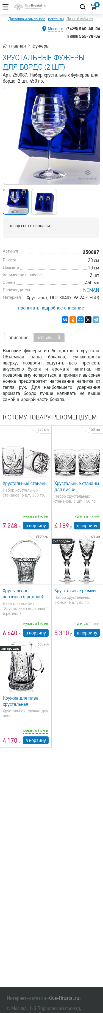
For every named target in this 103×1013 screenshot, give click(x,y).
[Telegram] (96, 319)
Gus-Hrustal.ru (64, 998)
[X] (88, 319)
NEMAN (91, 290)
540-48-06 (82, 28)
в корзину (36, 526)
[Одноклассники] (72, 319)
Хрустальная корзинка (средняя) (23, 593)
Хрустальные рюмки (75, 590)
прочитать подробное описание (51, 308)
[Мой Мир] (80, 319)
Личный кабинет (79, 19)
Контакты (56, 19)
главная (17, 46)
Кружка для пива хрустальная (20, 701)
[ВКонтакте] (65, 319)
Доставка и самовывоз (26, 19)
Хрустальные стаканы (25, 483)
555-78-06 (83, 36)
